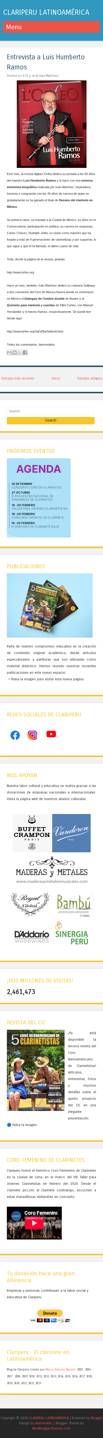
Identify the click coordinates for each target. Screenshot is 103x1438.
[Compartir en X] (20, 352)
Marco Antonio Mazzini (61, 1369)
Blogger (97, 1418)
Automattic (43, 1423)
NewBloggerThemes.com (51, 1428)
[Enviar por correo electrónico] (9, 352)
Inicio (56, 378)
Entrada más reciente (17, 378)
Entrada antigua (89, 378)
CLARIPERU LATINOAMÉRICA (46, 12)
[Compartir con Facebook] (25, 352)
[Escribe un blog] (14, 352)
